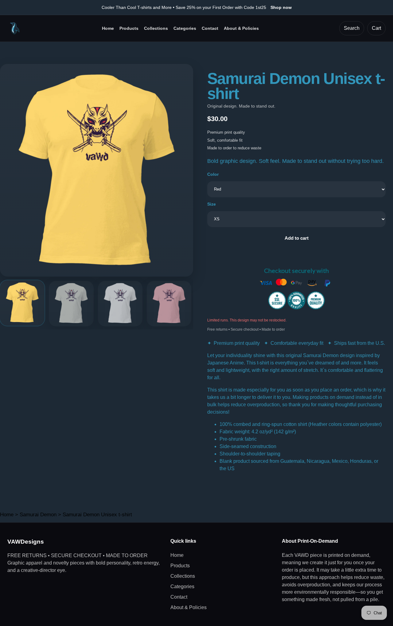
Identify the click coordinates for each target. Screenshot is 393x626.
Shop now (281, 7)
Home (108, 28)
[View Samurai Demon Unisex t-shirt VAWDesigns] (22, 303)
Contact (210, 28)
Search (352, 28)
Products (128, 28)
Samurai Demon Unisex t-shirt (97, 515)
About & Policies (241, 28)
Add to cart (297, 238)
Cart (376, 28)
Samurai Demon (38, 515)
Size (211, 204)
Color (213, 174)
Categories (184, 28)
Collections (156, 28)
